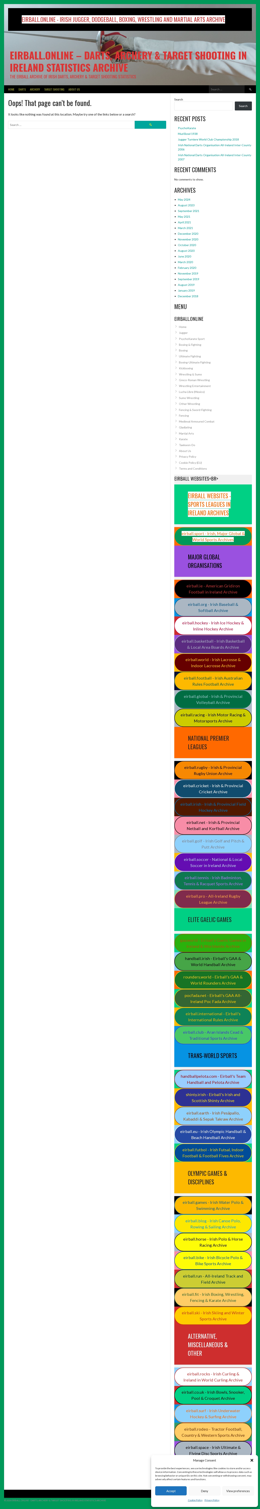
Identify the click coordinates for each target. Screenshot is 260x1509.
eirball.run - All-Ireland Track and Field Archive (213, 1278)
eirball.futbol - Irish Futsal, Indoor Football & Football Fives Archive (213, 1152)
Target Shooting (54, 89)
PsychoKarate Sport (192, 338)
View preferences (238, 1491)
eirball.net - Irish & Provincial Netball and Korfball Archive (213, 825)
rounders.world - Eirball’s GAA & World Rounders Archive (213, 979)
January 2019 (186, 290)
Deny (204, 1491)
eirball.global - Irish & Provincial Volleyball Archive (213, 699)
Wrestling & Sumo (190, 374)
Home (11, 89)
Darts (22, 89)
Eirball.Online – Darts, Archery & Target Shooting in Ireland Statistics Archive (128, 61)
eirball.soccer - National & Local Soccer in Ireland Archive (213, 862)
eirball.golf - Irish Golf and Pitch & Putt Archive (213, 843)
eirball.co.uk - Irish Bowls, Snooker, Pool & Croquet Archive (213, 1395)
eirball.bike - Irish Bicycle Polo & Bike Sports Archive (213, 1260)
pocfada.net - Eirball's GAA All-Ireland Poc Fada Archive (213, 998)
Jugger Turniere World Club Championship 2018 (208, 139)
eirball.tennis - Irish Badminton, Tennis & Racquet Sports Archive (213, 880)
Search (178, 99)
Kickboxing (186, 368)
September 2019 (188, 279)
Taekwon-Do (187, 445)
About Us (74, 89)
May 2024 (184, 199)
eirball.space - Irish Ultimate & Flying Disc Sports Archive (213, 1450)
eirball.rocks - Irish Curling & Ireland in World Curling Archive (213, 1376)
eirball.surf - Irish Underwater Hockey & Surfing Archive (213, 1413)
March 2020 (185, 262)
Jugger (183, 332)
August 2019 (186, 284)
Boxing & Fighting (190, 344)
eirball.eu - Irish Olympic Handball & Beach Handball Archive (213, 1134)
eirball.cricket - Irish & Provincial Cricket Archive (213, 788)
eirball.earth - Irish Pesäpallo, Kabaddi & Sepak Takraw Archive (213, 1115)
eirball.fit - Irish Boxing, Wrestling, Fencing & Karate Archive (213, 1297)
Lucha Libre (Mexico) (192, 391)
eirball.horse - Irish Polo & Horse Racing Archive (213, 1242)
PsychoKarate (187, 128)
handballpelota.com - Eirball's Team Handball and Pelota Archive (213, 1079)
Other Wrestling (189, 403)
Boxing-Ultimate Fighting (195, 362)
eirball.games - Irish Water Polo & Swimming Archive (213, 1205)
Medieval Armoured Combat (196, 421)
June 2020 (184, 256)
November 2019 (188, 273)
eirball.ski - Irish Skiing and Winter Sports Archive (213, 1315)
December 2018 (188, 296)
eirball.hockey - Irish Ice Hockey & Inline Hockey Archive (213, 625)
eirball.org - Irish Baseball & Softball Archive (213, 607)
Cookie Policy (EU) (190, 462)
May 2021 (184, 216)
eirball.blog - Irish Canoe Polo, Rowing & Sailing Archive (213, 1223)
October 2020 (187, 245)
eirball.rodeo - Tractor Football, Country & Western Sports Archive (213, 1432)
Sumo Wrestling (189, 398)
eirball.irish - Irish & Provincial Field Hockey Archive (213, 807)
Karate (183, 439)
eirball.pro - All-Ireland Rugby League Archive (213, 899)
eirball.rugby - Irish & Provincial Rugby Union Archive (213, 770)
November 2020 (188, 239)
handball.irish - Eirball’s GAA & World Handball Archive (213, 961)
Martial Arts (186, 433)
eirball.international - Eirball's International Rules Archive (213, 1016)
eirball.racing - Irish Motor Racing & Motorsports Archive (213, 717)
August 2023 (186, 205)
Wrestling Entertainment (195, 386)
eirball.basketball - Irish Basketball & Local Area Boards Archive (213, 644)
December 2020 (188, 233)
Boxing (183, 350)
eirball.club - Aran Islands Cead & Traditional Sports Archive (213, 1035)
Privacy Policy (212, 1500)
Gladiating (185, 427)
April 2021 (184, 222)
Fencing (184, 415)
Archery (35, 89)
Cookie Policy (195, 1500)
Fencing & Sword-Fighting (195, 410)
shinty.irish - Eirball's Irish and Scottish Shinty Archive (213, 1097)
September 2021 (188, 211)
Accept (171, 1491)
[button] (252, 1460)
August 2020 (186, 250)
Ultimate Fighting (190, 356)
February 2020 (187, 267)
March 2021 (185, 228)
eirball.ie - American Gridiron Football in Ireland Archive (213, 588)
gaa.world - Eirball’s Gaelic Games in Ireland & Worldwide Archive (213, 943)
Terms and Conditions (193, 468)
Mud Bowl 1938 (188, 133)
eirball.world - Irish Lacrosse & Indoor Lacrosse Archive (213, 662)
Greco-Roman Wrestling (194, 380)
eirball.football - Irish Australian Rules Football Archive (213, 681)
